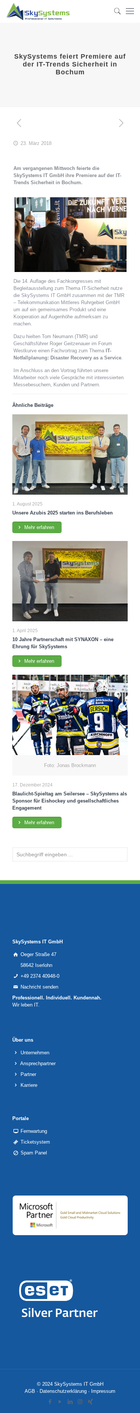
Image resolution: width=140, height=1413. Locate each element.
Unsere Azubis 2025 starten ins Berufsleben (62, 513)
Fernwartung (34, 1131)
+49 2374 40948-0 (40, 976)
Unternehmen (35, 1052)
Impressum (103, 1391)
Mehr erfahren (38, 527)
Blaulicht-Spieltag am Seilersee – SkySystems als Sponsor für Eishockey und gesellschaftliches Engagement (69, 801)
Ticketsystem (35, 1142)
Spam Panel (34, 1153)
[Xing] (90, 1401)
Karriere (29, 1085)
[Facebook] (50, 1401)
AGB (30, 1391)
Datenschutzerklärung (63, 1391)
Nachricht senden (39, 987)
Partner (28, 1074)
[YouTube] (60, 1401)
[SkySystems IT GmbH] (38, 11)
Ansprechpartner (38, 1063)
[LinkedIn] (70, 1401)
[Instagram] (80, 1401)
